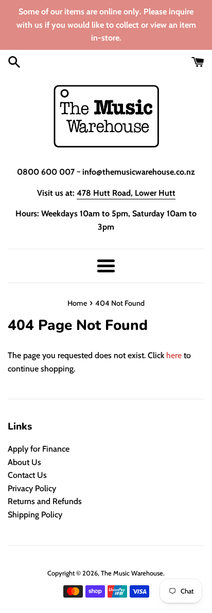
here (174, 355)
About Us (24, 462)
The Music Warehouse (132, 573)
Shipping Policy (35, 514)
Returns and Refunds (45, 501)
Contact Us (27, 475)
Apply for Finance (38, 449)
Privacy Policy (32, 488)
